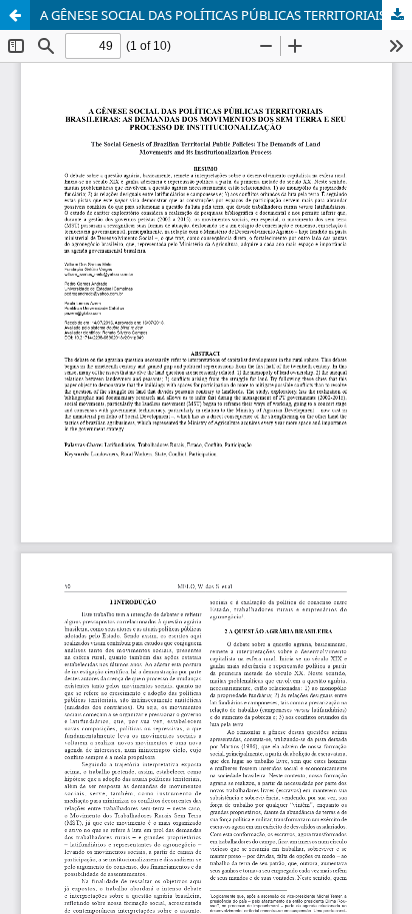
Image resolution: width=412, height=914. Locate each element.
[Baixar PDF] (397, 15)
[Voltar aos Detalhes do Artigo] (15, 15)
